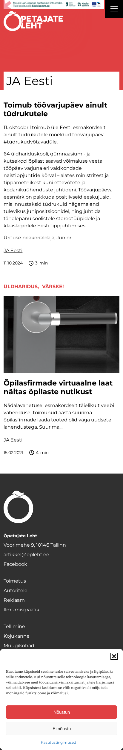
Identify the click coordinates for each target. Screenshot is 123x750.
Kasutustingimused (58, 742)
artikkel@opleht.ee (26, 554)
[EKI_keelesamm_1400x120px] (54, 4)
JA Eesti (13, 250)
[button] (114, 656)
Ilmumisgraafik (21, 610)
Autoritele (15, 590)
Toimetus (15, 581)
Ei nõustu (62, 728)
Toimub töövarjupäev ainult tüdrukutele (55, 109)
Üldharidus (21, 286)
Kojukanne (17, 636)
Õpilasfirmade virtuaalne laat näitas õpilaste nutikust (58, 387)
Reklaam (14, 600)
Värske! (53, 286)
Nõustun (61, 712)
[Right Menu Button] (114, 9)
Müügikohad (19, 645)
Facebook (15, 564)
